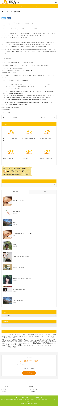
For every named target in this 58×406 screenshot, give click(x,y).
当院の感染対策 (16, 211)
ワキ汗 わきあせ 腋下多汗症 (43, 341)
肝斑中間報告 (25, 158)
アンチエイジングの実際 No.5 (47, 138)
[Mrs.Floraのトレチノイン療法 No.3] (10, 132)
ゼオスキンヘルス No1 (18, 200)
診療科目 (4, 389)
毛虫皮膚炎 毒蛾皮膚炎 (41, 343)
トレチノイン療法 (10, 14)
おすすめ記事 (43, 191)
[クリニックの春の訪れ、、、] (7, 301)
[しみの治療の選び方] (10, 151)
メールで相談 (32, 391)
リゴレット (47, 340)
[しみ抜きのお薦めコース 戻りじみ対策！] (7, 234)
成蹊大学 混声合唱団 (18, 343)
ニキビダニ (26, 339)
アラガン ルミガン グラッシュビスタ (25, 336)
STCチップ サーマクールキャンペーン (46, 334)
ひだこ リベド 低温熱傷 (13, 336)
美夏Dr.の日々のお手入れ (46, 158)
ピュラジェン (23, 340)
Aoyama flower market (6, 334)
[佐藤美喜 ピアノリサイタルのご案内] (7, 279)
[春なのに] (7, 223)
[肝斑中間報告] (29, 151)
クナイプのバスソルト (43, 336)
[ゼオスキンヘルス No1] (7, 201)
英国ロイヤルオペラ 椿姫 (19, 289)
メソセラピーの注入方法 (19, 267)
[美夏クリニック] (5, 3)
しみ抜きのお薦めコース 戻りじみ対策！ (23, 233)
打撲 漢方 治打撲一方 (27, 343)
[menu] (56, 2)
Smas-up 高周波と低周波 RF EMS (31, 334)
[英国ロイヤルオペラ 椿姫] (7, 290)
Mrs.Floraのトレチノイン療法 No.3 (10, 139)
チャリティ (8, 339)
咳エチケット (11, 343)
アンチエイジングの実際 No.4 (29, 138)
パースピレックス (38, 339)
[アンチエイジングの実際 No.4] (29, 132)
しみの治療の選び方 (8, 158)
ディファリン (15, 339)
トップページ (5, 386)
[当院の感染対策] (7, 212)
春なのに (15, 222)
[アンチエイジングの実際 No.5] (47, 132)
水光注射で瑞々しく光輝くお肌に (21, 256)
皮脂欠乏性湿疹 (13, 345)
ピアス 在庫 (18, 340)
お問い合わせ (29, 373)
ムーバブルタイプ (41, 340)
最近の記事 (15, 191)
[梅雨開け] (7, 245)
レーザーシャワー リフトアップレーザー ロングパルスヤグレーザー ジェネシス (21, 341)
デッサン (20, 339)
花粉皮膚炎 (12, 347)
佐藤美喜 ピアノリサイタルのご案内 (22, 278)
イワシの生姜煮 (36, 336)
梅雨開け (15, 244)
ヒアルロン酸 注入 (48, 339)
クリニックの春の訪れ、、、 (20, 300)
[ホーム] (2, 6)
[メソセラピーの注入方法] (7, 268)
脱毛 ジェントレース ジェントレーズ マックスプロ (31, 345)
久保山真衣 (52, 341)
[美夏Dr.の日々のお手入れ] (47, 151)
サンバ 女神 (50, 336)
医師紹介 (31, 386)
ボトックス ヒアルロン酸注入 (32, 340)
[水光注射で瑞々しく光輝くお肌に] (7, 257)
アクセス (4, 391)
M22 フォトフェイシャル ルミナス (17, 334)
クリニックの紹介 (33, 389)
